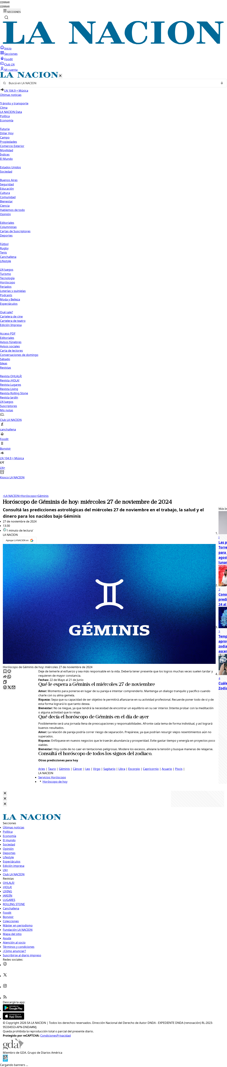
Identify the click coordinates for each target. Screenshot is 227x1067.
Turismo (5, 274)
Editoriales (7, 223)
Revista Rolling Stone (14, 393)
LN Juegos (6, 270)
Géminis (42, 496)
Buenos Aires (9, 180)
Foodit (8, 59)
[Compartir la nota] (5, 677)
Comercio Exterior (12, 146)
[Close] (5, 793)
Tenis (3, 252)
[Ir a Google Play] (13, 1010)
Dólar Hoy (6, 133)
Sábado (5, 359)
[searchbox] (112, 83)
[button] (113, 276)
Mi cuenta (11, 70)
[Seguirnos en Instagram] (5, 987)
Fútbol (4, 244)
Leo (87, 769)
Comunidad (8, 197)
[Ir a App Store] (13, 1018)
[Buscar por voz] (221, 83)
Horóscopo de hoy (55, 782)
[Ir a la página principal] (113, 43)
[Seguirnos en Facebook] (5, 965)
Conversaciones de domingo (19, 355)
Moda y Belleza (10, 299)
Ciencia (5, 206)
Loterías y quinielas (13, 291)
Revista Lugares (10, 385)
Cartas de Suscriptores (15, 231)
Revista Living (9, 389)
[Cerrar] (60, 76)
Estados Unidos (10, 167)
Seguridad (7, 184)
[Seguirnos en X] (5, 976)
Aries (41, 769)
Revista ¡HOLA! (9, 380)
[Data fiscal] (5, 1061)
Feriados (6, 287)
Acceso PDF (7, 333)
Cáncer (77, 769)
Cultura (5, 193)
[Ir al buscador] (6, 17)
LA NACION (11, 496)
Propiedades (8, 142)
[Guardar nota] (5, 671)
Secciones (11, 54)
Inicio (8, 48)
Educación (7, 189)
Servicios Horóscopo (52, 777)
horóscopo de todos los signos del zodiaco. (107, 753)
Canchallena (8, 257)
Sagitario (109, 769)
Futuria (5, 129)
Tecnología (7, 278)
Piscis (178, 769)
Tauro (52, 769)
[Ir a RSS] (5, 998)
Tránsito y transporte (14, 103)
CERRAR (5, 2)
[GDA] (13, 1048)
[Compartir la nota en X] (9, 687)
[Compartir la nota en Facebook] (5, 687)
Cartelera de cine (11, 316)
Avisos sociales (10, 346)
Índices (5, 154)
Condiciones (48, 1036)
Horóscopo (7, 282)
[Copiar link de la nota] (5, 682)
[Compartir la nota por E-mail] (13, 687)
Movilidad (6, 150)
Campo (5, 137)
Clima (3, 108)
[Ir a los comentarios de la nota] (9, 671)
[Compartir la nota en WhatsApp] (9, 677)
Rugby (4, 248)
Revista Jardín (9, 397)
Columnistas (8, 227)
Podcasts (6, 295)
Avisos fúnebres (10, 342)
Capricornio (151, 769)
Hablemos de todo (12, 210)
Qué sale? (6, 312)
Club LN (9, 64)
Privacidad (64, 1036)
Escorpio (134, 769)
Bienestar (6, 201)
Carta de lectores (11, 351)
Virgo (96, 769)
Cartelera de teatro (13, 321)
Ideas (3, 363)
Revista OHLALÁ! (11, 376)
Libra (121, 769)
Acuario (167, 769)
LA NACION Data (11, 112)
